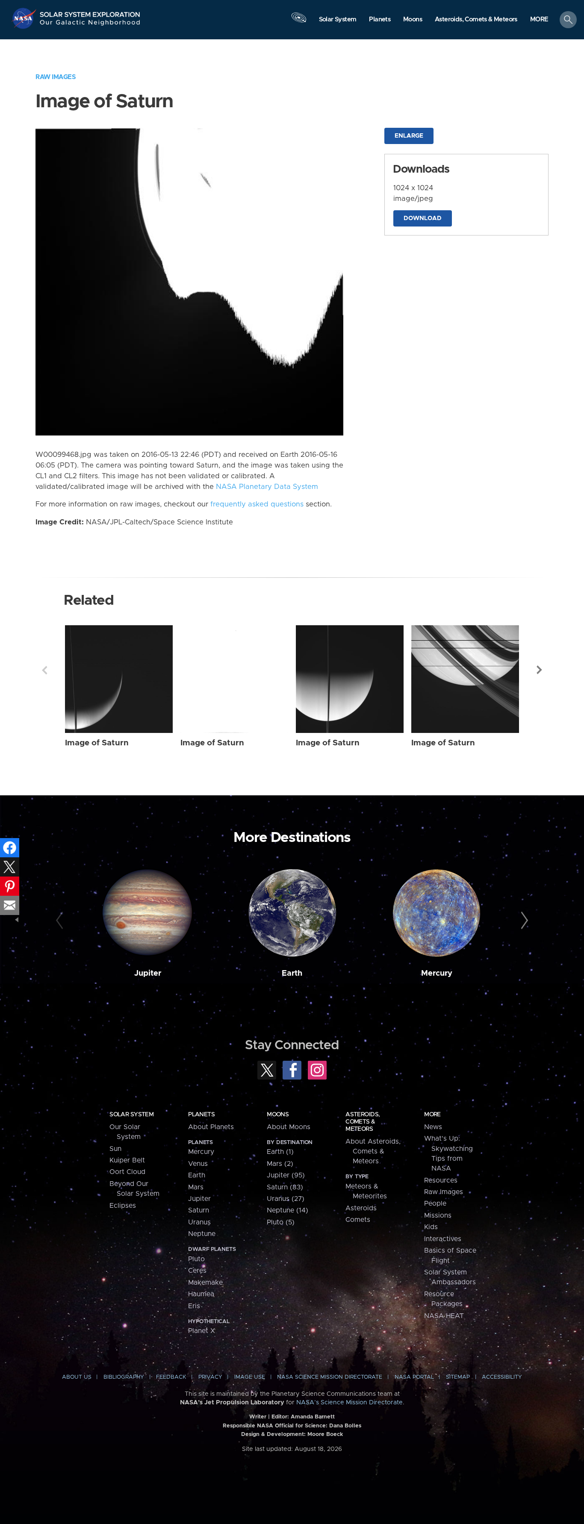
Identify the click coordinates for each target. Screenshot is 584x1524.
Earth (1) (280, 1151)
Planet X (201, 1330)
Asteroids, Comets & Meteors (362, 1122)
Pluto (196, 1259)
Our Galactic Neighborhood (90, 24)
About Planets (211, 1127)
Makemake (205, 1282)
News (433, 1127)
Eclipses (122, 1205)
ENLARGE (409, 136)
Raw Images (55, 77)
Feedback (171, 1377)
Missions (437, 1215)
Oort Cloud (127, 1171)
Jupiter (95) (286, 1175)
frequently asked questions (257, 504)
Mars (196, 1187)
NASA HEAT (444, 1315)
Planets (201, 1115)
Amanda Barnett (313, 1417)
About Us (76, 1377)
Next (539, 670)
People (435, 1203)
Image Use (249, 1377)
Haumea (201, 1294)
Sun (115, 1148)
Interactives (442, 1239)
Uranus (199, 1222)
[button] (539, 20)
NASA (25, 18)
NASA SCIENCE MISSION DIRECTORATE (329, 1377)
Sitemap (458, 1377)
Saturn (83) (285, 1187)
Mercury (436, 973)
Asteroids (361, 1208)
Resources (440, 1180)
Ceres (197, 1270)
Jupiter (147, 973)
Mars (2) (280, 1163)
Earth (292, 973)
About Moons (288, 1127)
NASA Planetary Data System (267, 486)
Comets (357, 1219)
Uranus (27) (285, 1198)
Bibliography (123, 1377)
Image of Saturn (97, 743)
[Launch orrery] (298, 21)
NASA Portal (414, 1377)
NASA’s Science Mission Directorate (349, 1403)
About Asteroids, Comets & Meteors (373, 1151)
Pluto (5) (281, 1222)
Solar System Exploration (90, 12)
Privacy (210, 1377)
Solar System (131, 1115)
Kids (431, 1227)
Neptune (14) (287, 1210)
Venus (198, 1163)
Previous (44, 670)
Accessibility (502, 1377)
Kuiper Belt (127, 1160)
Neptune (201, 1233)
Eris (194, 1306)
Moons (278, 1115)
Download (423, 218)
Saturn (198, 1210)
